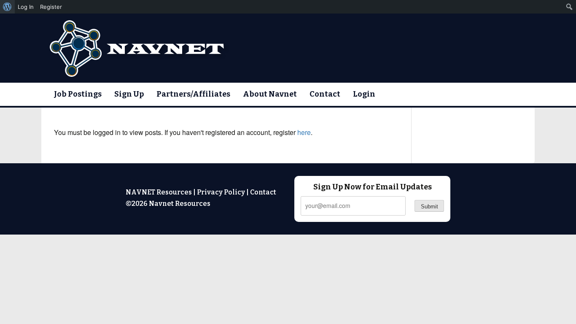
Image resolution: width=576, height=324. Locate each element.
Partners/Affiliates (193, 94)
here (304, 132)
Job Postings (78, 94)
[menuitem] (7, 7)
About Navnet (270, 94)
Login (364, 94)
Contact (325, 94)
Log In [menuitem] (26, 6)
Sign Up (129, 94)
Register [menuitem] (51, 6)
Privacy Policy (221, 192)
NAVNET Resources (159, 192)
